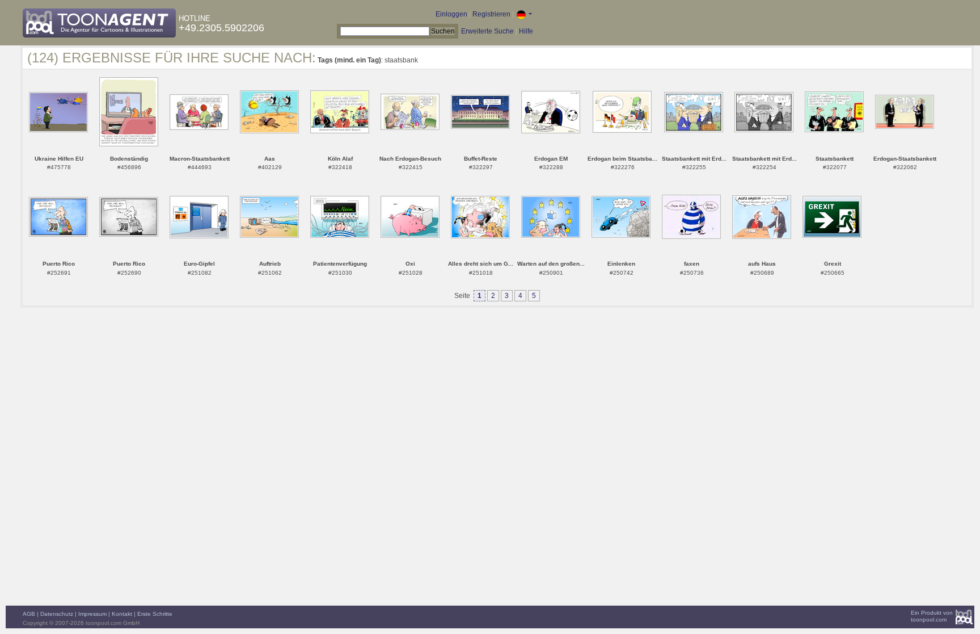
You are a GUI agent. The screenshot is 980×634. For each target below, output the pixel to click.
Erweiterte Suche (487, 31)
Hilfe (526, 31)
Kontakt (122, 614)
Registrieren (491, 14)
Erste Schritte (154, 614)
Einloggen (451, 14)
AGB (29, 614)
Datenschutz (56, 614)
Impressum (92, 614)
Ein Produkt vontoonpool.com (932, 616)
